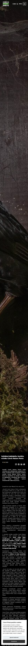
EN (15, 4)
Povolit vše (14, 641)
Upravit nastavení (14, 637)
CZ (13, 4)
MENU (20, 3)
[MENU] (24, 3)
